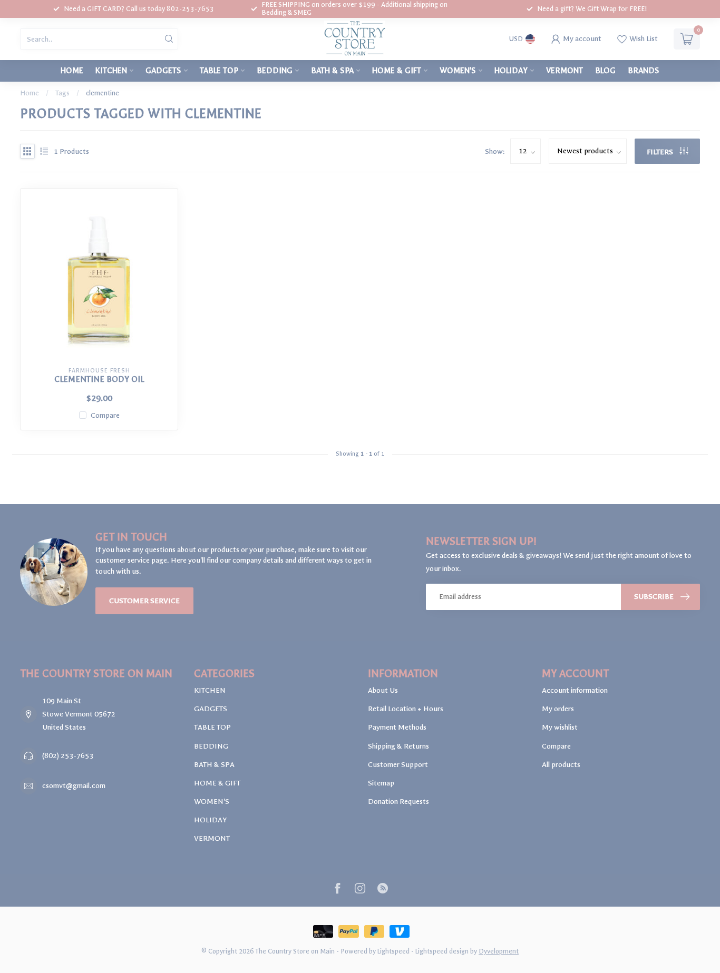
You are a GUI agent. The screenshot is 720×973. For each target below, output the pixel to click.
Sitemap (381, 783)
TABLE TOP (219, 70)
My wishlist (560, 727)
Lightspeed (393, 951)
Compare (105, 415)
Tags (62, 93)
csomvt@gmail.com (73, 785)
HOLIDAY (511, 70)
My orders (558, 708)
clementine (102, 93)
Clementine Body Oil (99, 379)
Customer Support (398, 764)
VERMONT (564, 70)
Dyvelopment (499, 951)
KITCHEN (111, 70)
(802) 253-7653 (67, 755)
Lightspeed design (442, 951)
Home (72, 70)
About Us (383, 690)
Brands (643, 70)
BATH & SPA (332, 70)
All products (561, 764)
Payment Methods (397, 727)
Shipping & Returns (398, 746)
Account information (575, 690)
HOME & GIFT (396, 70)
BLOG (605, 70)
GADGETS (163, 70)
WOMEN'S (458, 70)
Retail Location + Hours (405, 708)
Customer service (144, 600)
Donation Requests (398, 801)
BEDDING (275, 70)
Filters (661, 152)
